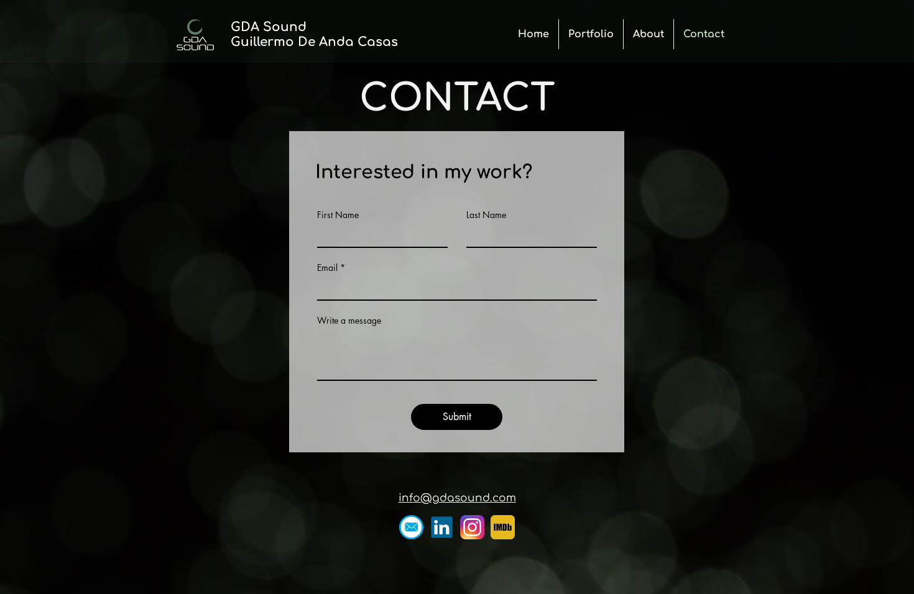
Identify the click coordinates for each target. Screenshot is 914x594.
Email (327, 267)
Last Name (486, 215)
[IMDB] (503, 527)
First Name (338, 215)
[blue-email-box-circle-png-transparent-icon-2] (411, 527)
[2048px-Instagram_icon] (472, 527)
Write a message (349, 320)
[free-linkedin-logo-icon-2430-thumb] (442, 527)
